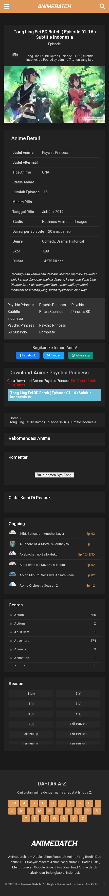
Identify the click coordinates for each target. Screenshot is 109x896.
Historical (76, 241)
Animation (55, 658)
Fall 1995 (31, 744)
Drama (62, 241)
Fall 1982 (78, 724)
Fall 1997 (78, 744)
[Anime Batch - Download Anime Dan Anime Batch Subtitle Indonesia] (54, 10)
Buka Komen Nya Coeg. (54, 475)
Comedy (48, 241)
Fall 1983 (31, 734)
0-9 (13, 803)
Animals (55, 649)
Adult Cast (55, 632)
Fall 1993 (78, 734)
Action (55, 615)
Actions (55, 623)
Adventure (55, 641)
